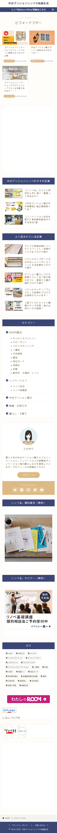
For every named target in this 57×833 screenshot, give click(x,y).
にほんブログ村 (11, 717)
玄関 (15, 369)
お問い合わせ (40, 825)
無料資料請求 (13, 676)
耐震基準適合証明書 (30, 676)
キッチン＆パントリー (25, 338)
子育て (10, 672)
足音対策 (11, 681)
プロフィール (28, 474)
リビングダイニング (23, 345)
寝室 (15, 357)
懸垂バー (21, 672)
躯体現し (23, 681)
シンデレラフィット (15, 658)
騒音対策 (25, 685)
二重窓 (16, 349)
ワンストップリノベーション (18, 667)
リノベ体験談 (20, 390)
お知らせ (21, 653)
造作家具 (35, 681)
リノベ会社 (19, 386)
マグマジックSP (29, 662)
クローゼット (20, 342)
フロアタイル (13, 662)
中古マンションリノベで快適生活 (28, 3)
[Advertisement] (28, 141)
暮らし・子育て (18, 413)
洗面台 (16, 365)
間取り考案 (12, 685)
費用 (44, 676)
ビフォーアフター (34, 658)
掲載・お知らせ (18, 405)
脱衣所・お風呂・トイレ (26, 372)
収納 (46, 667)
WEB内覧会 (15, 332)
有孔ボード (19, 361)
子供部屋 (17, 353)
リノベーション (18, 380)
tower (10, 653)
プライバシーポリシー (20, 825)
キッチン (33, 653)
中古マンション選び (20, 397)
